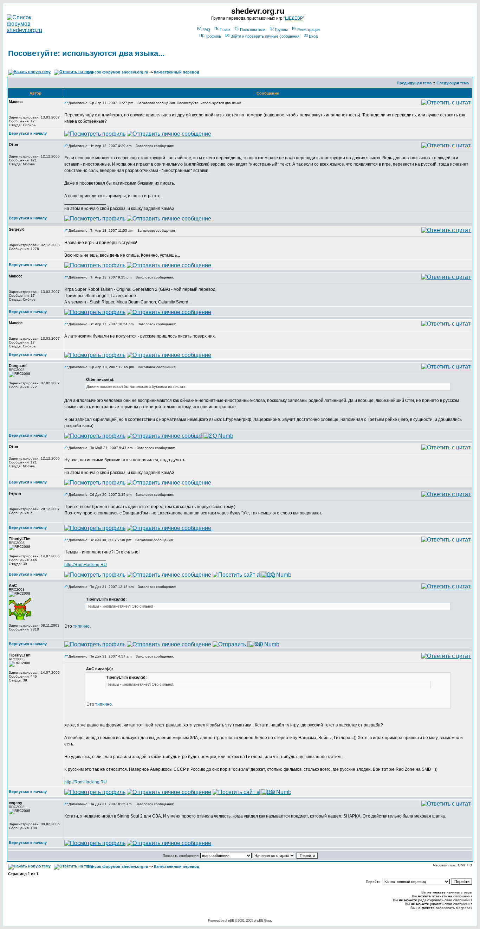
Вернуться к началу (28, 133)
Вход (313, 36)
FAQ (206, 29)
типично (81, 626)
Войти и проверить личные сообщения (265, 36)
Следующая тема (452, 83)
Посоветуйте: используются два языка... (86, 53)
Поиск (225, 29)
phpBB (229, 920)
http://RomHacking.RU (85, 564)
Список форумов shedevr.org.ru (117, 72)
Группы (281, 29)
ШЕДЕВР (294, 18)
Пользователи (252, 29)
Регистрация (308, 29)
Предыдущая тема (414, 83)
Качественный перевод (176, 72)
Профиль (213, 36)
